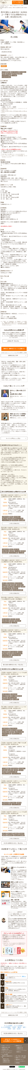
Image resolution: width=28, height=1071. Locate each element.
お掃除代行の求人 (6, 1060)
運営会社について (20, 1059)
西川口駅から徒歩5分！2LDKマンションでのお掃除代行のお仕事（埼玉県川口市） (14, 528)
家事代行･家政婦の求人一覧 (7, 1056)
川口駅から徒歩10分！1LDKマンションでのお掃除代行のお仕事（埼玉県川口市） (13, 781)
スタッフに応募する (17, 2)
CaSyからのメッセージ (7, 1050)
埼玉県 (22, 5)
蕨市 (24, 1027)
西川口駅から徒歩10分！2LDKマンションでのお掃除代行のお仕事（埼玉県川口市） (13, 496)
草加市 (14, 1027)
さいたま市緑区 (18, 1025)
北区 (14, 1028)
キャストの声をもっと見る (13, 438)
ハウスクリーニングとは (21, 1050)
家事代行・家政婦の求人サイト (5, 0)
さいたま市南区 (8, 1025)
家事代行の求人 (6, 1059)
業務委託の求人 (5, 1049)
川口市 (6, 6)
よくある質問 (5, 1054)
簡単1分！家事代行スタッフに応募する (14, 348)
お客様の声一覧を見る (13, 341)
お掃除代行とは (20, 1047)
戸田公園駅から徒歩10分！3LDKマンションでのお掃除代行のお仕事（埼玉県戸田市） (13, 561)
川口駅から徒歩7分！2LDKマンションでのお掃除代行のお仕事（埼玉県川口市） (14, 812)
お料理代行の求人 (6, 1062)
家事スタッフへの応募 (21, 1057)
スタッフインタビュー (7, 1052)
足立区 (19, 1028)
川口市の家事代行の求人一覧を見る (13, 843)
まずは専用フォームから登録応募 (12, 1040)
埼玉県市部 (2, 6)
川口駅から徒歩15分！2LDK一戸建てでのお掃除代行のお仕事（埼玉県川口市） (13, 743)
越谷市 (19, 1027)
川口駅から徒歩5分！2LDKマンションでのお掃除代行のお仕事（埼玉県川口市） (14, 673)
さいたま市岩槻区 (6, 1027)
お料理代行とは (20, 1048)
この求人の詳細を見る (14, 523)
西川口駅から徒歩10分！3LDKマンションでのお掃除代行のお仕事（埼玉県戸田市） (13, 630)
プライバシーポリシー (21, 1061)
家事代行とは (19, 1045)
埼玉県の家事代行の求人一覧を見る (13, 1033)
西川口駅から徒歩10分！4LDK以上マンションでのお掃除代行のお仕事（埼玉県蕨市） (13, 598)
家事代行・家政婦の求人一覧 (15, 5)
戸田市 (9, 1028)
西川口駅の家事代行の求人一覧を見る (13, 664)
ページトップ (25, 1040)
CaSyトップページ (6, 1045)
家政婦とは (19, 1051)
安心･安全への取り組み (21, 1056)
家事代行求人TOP (13, 355)
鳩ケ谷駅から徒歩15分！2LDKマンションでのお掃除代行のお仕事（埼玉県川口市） (13, 707)
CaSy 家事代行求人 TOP (4, 5)
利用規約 (18, 1062)
